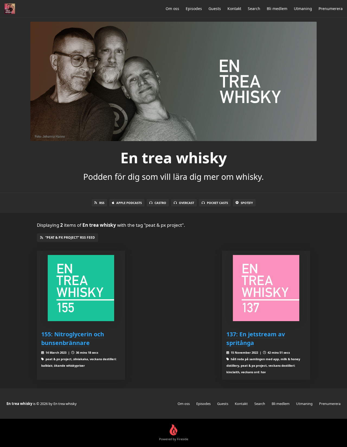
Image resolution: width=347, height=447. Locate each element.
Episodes (194, 8)
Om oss (172, 8)
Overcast (186, 203)
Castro (160, 203)
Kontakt (234, 8)
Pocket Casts (217, 203)
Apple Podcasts (129, 203)
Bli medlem (277, 8)
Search (254, 8)
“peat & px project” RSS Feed (70, 237)
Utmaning (303, 8)
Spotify (247, 203)
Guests (214, 8)
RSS (101, 203)
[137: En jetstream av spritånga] (266, 288)
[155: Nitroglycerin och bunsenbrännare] (81, 288)
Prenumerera (331, 8)
